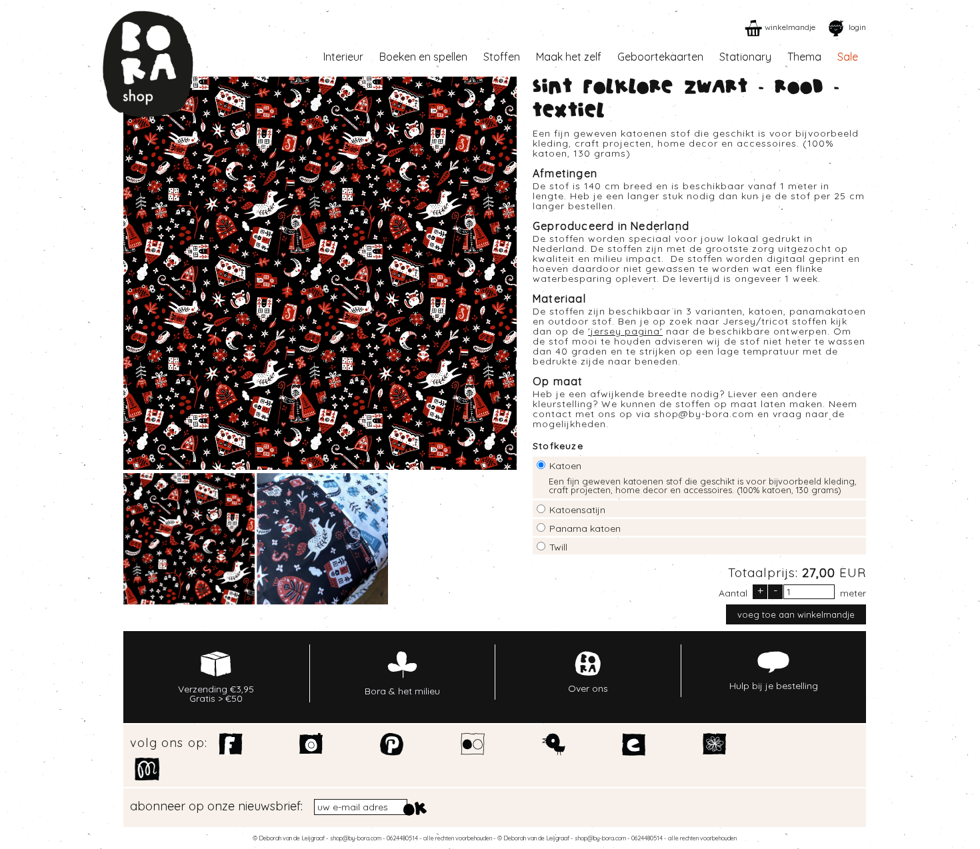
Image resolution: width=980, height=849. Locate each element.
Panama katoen (585, 528)
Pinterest (392, 744)
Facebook (231, 744)
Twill (558, 547)
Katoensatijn (577, 509)
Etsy (634, 744)
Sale (847, 56)
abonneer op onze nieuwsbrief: (216, 806)
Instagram (311, 744)
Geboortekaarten (660, 56)
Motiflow (147, 769)
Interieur (343, 56)
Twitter (553, 744)
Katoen (565, 465)
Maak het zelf (568, 56)
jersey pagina (625, 331)
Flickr (473, 744)
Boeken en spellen (423, 56)
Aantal (733, 592)
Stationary (745, 56)
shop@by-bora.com (704, 414)
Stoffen (501, 56)
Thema (804, 56)
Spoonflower (715, 744)
